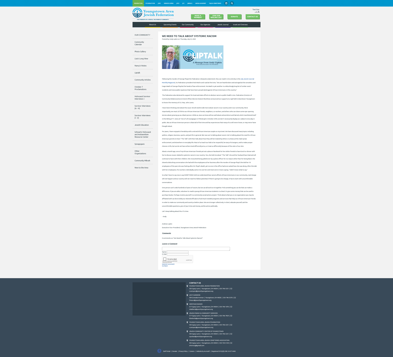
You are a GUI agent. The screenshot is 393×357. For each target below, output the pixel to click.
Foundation (150, 3)
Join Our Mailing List (216, 16)
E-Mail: (164, 254)
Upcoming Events (170, 24)
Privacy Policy (183, 351)
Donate (234, 17)
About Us (152, 24)
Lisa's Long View (141, 59)
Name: (164, 252)
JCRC (159, 3)
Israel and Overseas (240, 24)
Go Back (165, 266)
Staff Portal (166, 351)
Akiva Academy (200, 3)
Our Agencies (205, 24)
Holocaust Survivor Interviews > (142, 97)
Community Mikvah (142, 161)
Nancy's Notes (140, 66)
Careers (192, 351)
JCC (183, 3)
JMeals (189, 3)
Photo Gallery (140, 51)
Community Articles (143, 80)
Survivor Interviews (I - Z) (142, 116)
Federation (138, 3)
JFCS (178, 3)
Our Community (188, 24)
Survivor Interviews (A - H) (142, 107)
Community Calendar (139, 43)
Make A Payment (198, 16)
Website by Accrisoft (203, 351)
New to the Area (141, 168)
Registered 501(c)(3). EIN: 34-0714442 (224, 351)
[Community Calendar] (226, 3)
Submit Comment (168, 264)
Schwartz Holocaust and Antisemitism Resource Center (143, 134)
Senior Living (168, 3)
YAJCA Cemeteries (215, 3)
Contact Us (252, 17)
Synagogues (140, 144)
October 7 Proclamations (140, 88)
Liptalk (137, 73)
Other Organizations (140, 152)
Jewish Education (142, 125)
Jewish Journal (222, 24)
